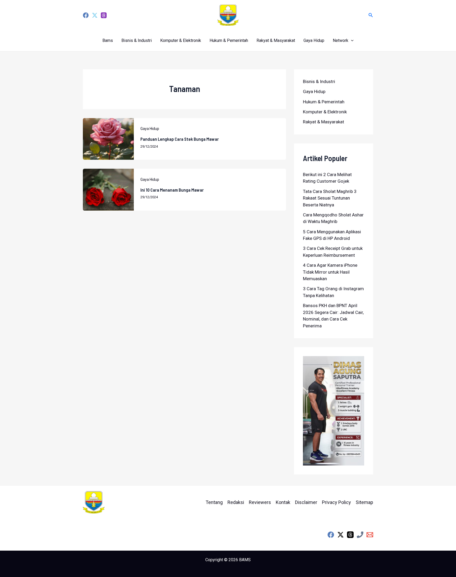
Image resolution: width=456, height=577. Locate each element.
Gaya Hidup (313, 40)
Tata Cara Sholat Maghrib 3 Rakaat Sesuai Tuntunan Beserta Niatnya (330, 198)
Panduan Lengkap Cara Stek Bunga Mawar (179, 139)
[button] (370, 15)
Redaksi (235, 502)
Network (340, 40)
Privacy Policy (336, 502)
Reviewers (260, 502)
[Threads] (104, 15)
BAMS (245, 559)
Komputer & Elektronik (180, 40)
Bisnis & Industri (136, 40)
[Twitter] (95, 15)
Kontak (283, 502)
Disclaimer (306, 502)
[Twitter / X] (340, 534)
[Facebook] (86, 15)
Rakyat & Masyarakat (275, 40)
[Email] (370, 534)
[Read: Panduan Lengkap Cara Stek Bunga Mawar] (108, 138)
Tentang (214, 502)
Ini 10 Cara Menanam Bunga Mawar (172, 189)
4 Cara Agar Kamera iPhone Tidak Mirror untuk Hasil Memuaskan (330, 272)
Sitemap (364, 502)
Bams (107, 40)
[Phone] (360, 534)
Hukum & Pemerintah (229, 40)
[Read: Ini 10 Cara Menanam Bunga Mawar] (108, 189)
